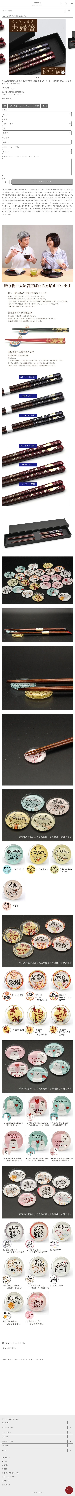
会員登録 (5, 1465)
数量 (3, 178)
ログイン (5, 1461)
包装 (4, 128)
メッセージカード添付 (11, 147)
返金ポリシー (6, 1481)
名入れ (5, 110)
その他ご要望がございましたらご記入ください (20, 156)
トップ (3, 16)
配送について (6, 1484)
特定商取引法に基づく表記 (10, 1473)
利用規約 (5, 1469)
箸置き (5, 119)
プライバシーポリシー (9, 1477)
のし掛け (5, 138)
